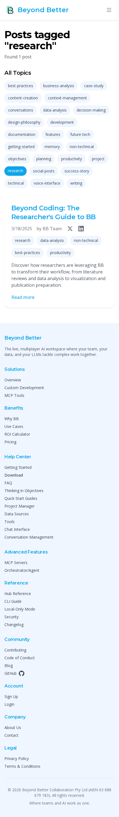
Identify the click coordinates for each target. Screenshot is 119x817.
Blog (8, 665)
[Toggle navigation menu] (109, 9)
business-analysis (58, 85)
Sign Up (11, 696)
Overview (12, 379)
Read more (22, 297)
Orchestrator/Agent (21, 570)
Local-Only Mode (19, 609)
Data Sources (16, 513)
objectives (17, 158)
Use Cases (13, 426)
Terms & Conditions (22, 766)
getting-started (21, 146)
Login (9, 704)
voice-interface (47, 183)
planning (43, 158)
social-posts (44, 171)
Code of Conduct (19, 657)
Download (13, 475)
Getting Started (18, 467)
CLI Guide (13, 601)
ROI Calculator (17, 434)
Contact (11, 735)
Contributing (15, 650)
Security (11, 616)
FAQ (8, 482)
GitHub (10, 673)
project (98, 158)
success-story (76, 171)
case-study (94, 85)
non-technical (82, 146)
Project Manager (19, 506)
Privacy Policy (16, 758)
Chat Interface (17, 529)
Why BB (11, 418)
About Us (12, 727)
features (52, 134)
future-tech (80, 134)
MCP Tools (14, 395)
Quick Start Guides (20, 498)
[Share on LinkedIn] (81, 228)
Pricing (10, 441)
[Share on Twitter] (70, 228)
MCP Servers (15, 562)
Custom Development (24, 387)
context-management (67, 97)
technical (16, 183)
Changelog (14, 624)
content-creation (23, 97)
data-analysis (55, 110)
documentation (21, 134)
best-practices (20, 85)
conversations (20, 110)
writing (76, 183)
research (15, 170)
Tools (9, 521)
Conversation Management (28, 537)
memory (52, 146)
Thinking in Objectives (23, 490)
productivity (71, 158)
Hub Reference (17, 593)
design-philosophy (24, 122)
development (62, 122)
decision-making (91, 110)
